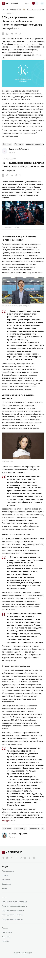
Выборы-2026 (15, 9)
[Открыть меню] (42, 3)
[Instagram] (3, 34)
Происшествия (8, 871)
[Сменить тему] (35, 3)
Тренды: (5, 9)
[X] (20, 34)
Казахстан (34, 829)
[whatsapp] (7, 34)
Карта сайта (7, 932)
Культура (7, 144)
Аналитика (6, 880)
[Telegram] (11, 34)
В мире (4, 888)
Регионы (18, 144)
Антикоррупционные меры (12, 915)
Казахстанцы (20, 829)
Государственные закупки (12, 919)
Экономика (6, 884)
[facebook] (16, 858)
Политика (5, 875)
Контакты (5, 937)
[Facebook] (16, 34)
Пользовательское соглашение (14, 902)
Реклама (5, 941)
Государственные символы (13, 910)
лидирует (6, 820)
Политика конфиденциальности (14, 906)
